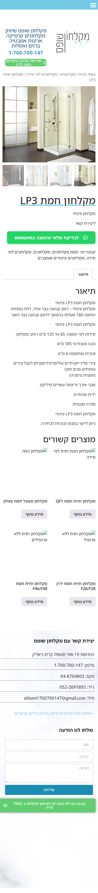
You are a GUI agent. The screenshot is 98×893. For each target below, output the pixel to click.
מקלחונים (68, 74)
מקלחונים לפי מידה (42, 74)
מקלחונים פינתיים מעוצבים (61, 258)
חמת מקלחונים (65, 252)
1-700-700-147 (26, 52)
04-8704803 (72, 676)
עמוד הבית (87, 74)
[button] (93, 5)
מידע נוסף (82, 514)
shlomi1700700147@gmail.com (54, 698)
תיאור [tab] (83, 274)
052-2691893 (73, 687)
